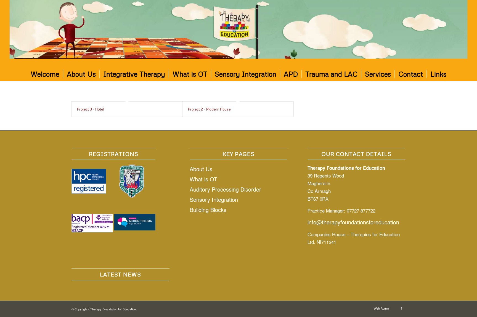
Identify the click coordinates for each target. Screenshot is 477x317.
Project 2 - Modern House (209, 109)
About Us (201, 169)
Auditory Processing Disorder (225, 189)
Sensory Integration (214, 199)
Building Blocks (208, 210)
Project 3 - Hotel (90, 109)
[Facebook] (401, 308)
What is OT (203, 179)
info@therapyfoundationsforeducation (353, 222)
